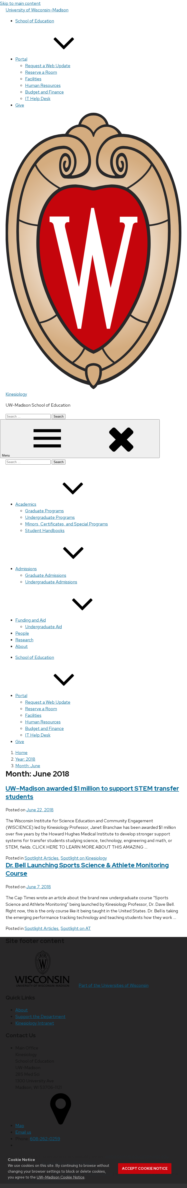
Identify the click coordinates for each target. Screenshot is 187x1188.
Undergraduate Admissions (51, 582)
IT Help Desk (37, 98)
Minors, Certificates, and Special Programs (66, 524)
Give (19, 105)
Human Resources (43, 85)
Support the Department (40, 1016)
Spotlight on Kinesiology (84, 858)
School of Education (34, 21)
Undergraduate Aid (43, 626)
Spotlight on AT (76, 928)
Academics (25, 504)
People (22, 633)
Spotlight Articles (41, 858)
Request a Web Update (47, 65)
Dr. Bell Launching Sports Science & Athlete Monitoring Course (87, 869)
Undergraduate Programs (50, 517)
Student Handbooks (45, 530)
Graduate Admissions (45, 575)
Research (24, 640)
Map (19, 1125)
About (21, 646)
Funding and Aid (30, 620)
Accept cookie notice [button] (145, 1168)
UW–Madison (37, 10)
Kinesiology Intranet (34, 1023)
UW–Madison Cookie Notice (60, 1177)
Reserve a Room (41, 72)
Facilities (33, 79)
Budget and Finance (44, 92)
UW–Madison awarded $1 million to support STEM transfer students (92, 792)
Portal (21, 59)
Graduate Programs (44, 511)
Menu (6, 455)
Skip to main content (20, 3)
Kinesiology (16, 394)
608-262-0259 (45, 1138)
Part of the (114, 985)
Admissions (26, 568)
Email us (23, 1132)
